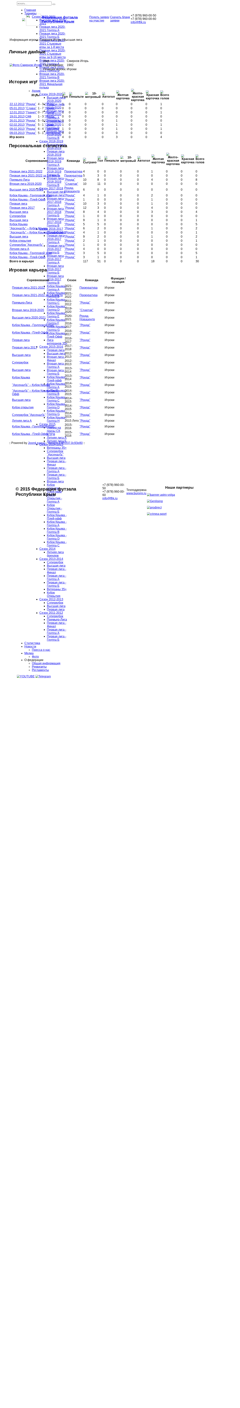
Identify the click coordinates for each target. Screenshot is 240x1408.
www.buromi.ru (136, 493)
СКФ (28, 116)
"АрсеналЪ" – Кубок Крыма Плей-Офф (37, 232)
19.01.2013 (17, 116)
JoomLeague (36, 443)
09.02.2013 (17, 128)
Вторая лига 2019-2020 (26, 183)
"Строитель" (52, 120)
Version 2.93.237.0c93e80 (65, 443)
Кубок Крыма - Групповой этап (31, 195)
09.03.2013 (17, 133)
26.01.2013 (17, 120)
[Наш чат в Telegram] (43, 676)
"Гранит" (31, 112)
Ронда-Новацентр (72, 189)
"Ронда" (30, 104)
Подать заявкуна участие (99, 19)
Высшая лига (19, 211)
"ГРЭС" (49, 104)
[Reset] (53, 4)
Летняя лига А (19, 249)
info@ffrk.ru (138, 22)
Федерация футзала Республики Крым (60, 19)
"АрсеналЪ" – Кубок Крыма (28, 228)
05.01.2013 (17, 108)
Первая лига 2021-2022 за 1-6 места (35, 175)
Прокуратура (73, 171)
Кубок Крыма (19, 224)
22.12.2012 (17, 104)
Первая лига (18, 203)
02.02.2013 (17, 124)
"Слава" (31, 108)
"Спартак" (71, 183)
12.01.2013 (17, 112)
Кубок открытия (20, 240)
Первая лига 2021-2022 (26, 171)
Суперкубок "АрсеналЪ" (26, 244)
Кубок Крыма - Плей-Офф (27, 199)
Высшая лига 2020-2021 (26, 189)
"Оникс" (49, 124)
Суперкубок (18, 216)
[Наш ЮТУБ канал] (26, 676)
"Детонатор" (52, 133)
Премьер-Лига (20, 179)
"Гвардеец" (52, 128)
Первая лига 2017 (22, 207)
